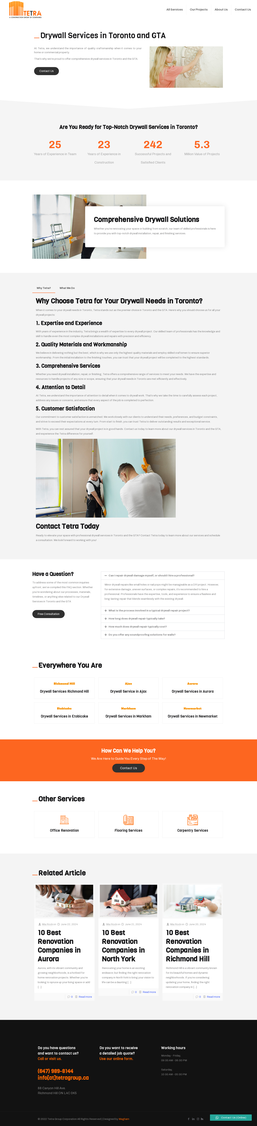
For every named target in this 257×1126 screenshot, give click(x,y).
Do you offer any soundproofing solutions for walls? (142, 634)
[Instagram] (198, 1119)
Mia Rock (47, 924)
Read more (85, 996)
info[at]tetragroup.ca (63, 1077)
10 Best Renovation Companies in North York (123, 946)
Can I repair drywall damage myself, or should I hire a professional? (151, 575)
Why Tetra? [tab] (44, 288)
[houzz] (202, 1119)
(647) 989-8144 (55, 1071)
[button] (162, 576)
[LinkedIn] (193, 1119)
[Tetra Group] (25, 9)
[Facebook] (188, 1119)
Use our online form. (116, 1058)
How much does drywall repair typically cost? (138, 626)
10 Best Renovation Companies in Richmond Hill (188, 946)
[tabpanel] (128, 421)
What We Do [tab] (67, 288)
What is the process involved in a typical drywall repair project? (149, 610)
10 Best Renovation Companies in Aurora (59, 946)
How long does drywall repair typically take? (137, 618)
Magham (124, 1119)
